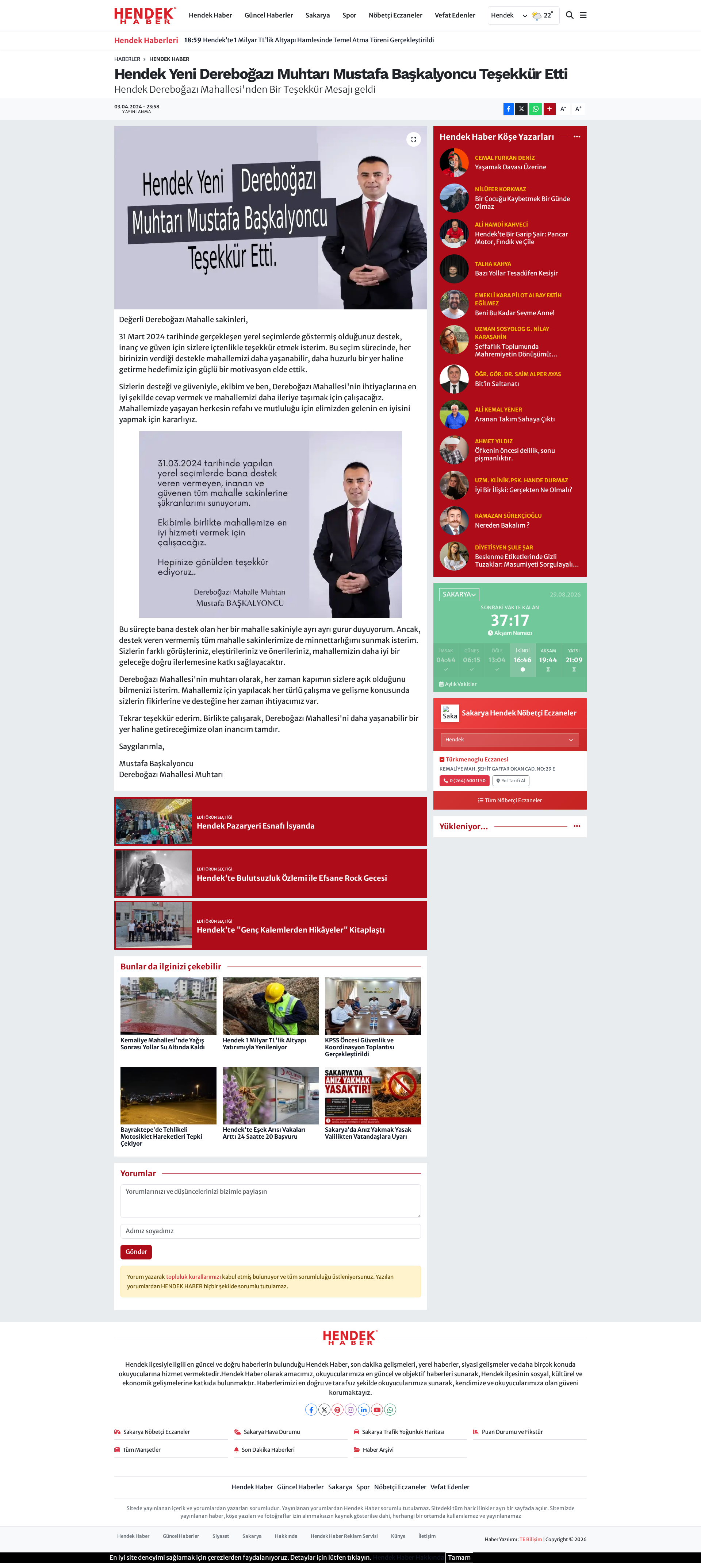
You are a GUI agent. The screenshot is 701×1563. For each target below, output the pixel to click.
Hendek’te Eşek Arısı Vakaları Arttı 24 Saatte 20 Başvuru (264, 1133)
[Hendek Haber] (145, 15)
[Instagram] (351, 1410)
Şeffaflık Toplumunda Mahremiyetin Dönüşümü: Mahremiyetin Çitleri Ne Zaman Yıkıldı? (521, 351)
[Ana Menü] (580, 15)
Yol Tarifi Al (513, 780)
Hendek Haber (210, 15)
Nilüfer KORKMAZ (500, 189)
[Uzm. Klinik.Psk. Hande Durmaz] (454, 485)
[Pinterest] (338, 1410)
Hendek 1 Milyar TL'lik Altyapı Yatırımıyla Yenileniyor (264, 1044)
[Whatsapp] (390, 1410)
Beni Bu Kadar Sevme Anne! (515, 313)
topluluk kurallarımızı (194, 1276)
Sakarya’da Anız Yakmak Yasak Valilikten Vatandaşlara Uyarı (368, 1133)
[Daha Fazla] (550, 109)
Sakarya (318, 15)
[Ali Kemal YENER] (454, 414)
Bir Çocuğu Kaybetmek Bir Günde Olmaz (522, 203)
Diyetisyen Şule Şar (504, 547)
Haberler (127, 59)
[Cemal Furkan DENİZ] (454, 162)
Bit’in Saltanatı (497, 384)
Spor (349, 15)
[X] (324, 1410)
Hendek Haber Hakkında (408, 1558)
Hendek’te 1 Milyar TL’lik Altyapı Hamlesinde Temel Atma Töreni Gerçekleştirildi (309, 40)
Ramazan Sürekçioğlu (508, 515)
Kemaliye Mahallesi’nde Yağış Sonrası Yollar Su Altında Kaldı (162, 1044)
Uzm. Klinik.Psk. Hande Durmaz (521, 480)
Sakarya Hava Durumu (272, 1431)
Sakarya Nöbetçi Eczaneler (156, 1431)
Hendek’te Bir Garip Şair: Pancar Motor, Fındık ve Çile (521, 238)
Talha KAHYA (493, 263)
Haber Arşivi (378, 1449)
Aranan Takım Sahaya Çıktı (515, 419)
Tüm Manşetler (142, 1449)
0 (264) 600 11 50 (468, 780)
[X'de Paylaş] (521, 109)
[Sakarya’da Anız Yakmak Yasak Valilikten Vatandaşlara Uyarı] (373, 1095)
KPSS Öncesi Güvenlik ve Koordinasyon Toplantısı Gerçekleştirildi (359, 1047)
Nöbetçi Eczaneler (395, 15)
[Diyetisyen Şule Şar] (454, 556)
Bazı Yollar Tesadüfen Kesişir (516, 273)
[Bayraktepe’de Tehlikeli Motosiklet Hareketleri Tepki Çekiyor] (168, 1095)
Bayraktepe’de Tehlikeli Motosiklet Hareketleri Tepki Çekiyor (161, 1136)
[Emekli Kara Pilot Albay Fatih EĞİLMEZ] (454, 304)
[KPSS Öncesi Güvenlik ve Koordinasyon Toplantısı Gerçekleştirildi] (373, 1006)
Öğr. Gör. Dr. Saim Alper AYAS (518, 374)
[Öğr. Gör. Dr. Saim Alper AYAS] (454, 379)
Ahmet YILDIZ (494, 441)
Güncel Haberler (269, 15)
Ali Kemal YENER (498, 409)
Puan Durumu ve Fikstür (512, 1431)
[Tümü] (577, 137)
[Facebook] (311, 1410)
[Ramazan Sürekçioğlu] (454, 520)
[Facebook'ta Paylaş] (508, 109)
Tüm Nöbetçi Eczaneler (513, 800)
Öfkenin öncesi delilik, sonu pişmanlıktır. (515, 454)
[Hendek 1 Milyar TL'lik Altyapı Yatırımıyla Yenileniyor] (271, 1006)
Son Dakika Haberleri (268, 1449)
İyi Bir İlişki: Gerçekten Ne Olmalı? (523, 490)
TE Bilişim (531, 1539)
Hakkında (286, 1536)
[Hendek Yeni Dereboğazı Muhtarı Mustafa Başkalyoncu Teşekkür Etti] (270, 217)
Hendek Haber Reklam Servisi (344, 1536)
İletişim (427, 1536)
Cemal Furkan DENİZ (505, 157)
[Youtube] (377, 1410)
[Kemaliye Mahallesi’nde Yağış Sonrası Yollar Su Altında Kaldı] (168, 1006)
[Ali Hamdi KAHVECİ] (454, 233)
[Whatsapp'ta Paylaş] (535, 109)
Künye (398, 1536)
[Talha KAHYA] (454, 268)
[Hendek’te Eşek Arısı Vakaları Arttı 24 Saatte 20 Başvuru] (271, 1095)
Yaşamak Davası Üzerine (510, 167)
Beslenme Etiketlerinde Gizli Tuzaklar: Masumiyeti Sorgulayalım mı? (527, 561)
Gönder (136, 1252)
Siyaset (220, 1536)
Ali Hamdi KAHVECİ (501, 224)
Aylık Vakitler (460, 684)
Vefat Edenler (455, 15)
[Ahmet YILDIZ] (454, 449)
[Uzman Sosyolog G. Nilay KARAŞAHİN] (454, 339)
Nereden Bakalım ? (502, 525)
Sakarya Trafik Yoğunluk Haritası (403, 1431)
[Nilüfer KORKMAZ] (454, 197)
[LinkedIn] (364, 1410)
